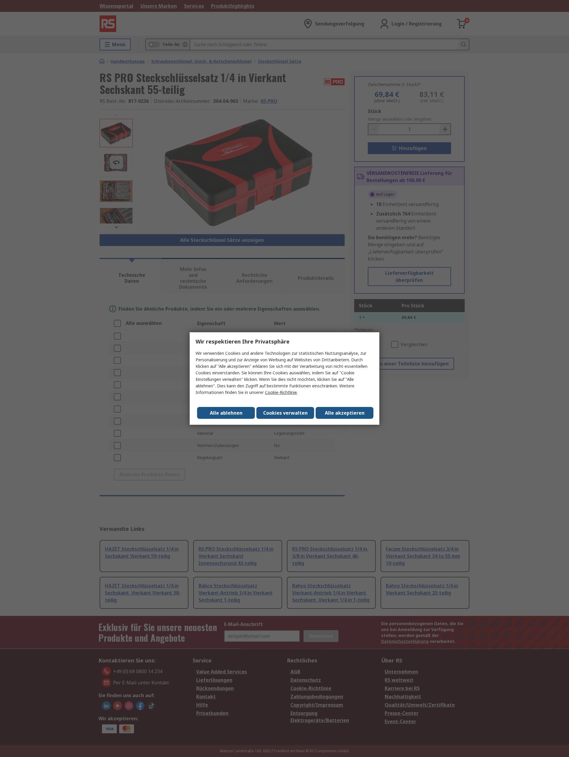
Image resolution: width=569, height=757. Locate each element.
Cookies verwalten (285, 413)
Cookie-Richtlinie (281, 392)
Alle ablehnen (226, 413)
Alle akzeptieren (345, 413)
